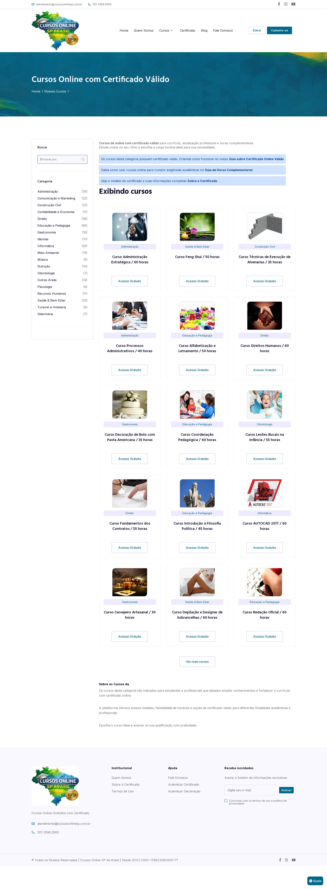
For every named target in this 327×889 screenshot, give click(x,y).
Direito (42, 219)
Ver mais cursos (197, 661)
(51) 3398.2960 (102, 4)
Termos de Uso (123, 791)
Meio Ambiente (48, 253)
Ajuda (316, 881)
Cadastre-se (279, 30)
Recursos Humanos (51, 293)
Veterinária (45, 314)
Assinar (286, 790)
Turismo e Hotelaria (51, 307)
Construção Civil (49, 205)
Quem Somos (143, 30)
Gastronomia (46, 232)
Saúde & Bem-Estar (51, 300)
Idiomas (42, 239)
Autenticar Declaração (184, 791)
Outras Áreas (47, 280)
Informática (45, 246)
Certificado (187, 30)
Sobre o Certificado (126, 784)
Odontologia (46, 273)
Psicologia (44, 287)
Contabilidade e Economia (55, 212)
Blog (204, 30)
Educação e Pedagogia (53, 225)
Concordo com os (258, 802)
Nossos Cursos (55, 91)
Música (42, 259)
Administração (47, 191)
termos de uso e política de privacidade (258, 802)
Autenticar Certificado (183, 784)
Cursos (164, 30)
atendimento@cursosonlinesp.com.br (59, 4)
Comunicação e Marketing (56, 198)
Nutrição (43, 266)
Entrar (257, 30)
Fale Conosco (223, 30)
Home (124, 30)
